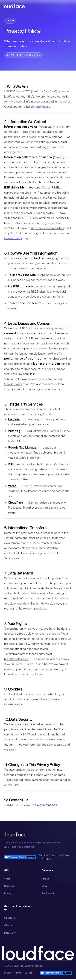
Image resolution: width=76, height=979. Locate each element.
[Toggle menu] (70, 6)
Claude (8, 925)
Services (9, 885)
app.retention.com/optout (47, 228)
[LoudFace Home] (14, 6)
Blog (44, 885)
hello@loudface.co (38, 106)
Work (7, 878)
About (45, 878)
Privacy (7, 972)
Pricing (8, 893)
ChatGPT (9, 917)
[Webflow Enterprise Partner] (56, 973)
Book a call (48, 893)
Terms (18, 972)
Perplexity (10, 932)
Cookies (28, 972)
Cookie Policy (13, 238)
